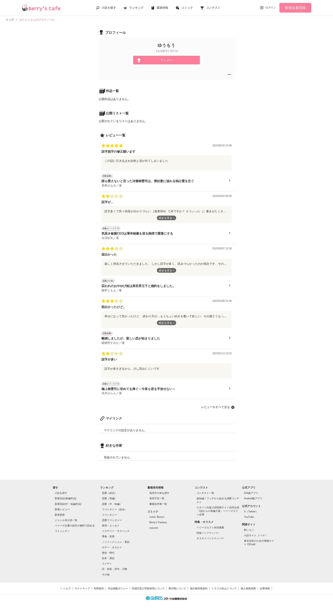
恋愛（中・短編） (112, 504)
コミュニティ (62, 531)
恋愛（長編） (109, 498)
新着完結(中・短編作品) (68, 504)
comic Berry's (157, 516)
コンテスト (213, 7)
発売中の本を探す (159, 493)
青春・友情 (108, 536)
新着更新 (60, 514)
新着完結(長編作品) (65, 498)
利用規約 (99, 588)
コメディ (107, 563)
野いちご (249, 530)
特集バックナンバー (208, 532)
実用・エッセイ (110, 525)
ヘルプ (67, 588)
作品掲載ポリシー (118, 588)
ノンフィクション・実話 (116, 542)
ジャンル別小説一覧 (66, 520)
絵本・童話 (108, 558)
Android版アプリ (253, 498)
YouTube (249, 516)
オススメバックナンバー (210, 538)
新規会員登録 (295, 8)
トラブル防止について (224, 588)
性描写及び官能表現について (148, 588)
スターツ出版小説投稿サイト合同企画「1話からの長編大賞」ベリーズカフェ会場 (218, 511)
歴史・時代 (108, 552)
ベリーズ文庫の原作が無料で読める (75, 525)
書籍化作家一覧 (158, 504)
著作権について (177, 588)
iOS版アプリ (251, 493)
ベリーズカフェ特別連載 (210, 527)
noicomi (153, 527)
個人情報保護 (248, 588)
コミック (187, 7)
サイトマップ (82, 588)
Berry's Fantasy (158, 522)
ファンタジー (109, 514)
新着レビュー (62, 509)
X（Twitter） (251, 511)
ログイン (270, 7)
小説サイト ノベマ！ (255, 535)
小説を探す (109, 7)
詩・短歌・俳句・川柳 (114, 569)
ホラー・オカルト (112, 547)
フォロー (166, 60)
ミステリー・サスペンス (116, 531)
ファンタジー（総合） (114, 509)
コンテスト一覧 (205, 493)
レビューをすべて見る (215, 407)
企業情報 (265, 588)
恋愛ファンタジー (112, 520)
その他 (105, 574)
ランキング (136, 7)
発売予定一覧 (156, 498)
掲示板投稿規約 (199, 588)
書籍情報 (162, 7)
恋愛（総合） (109, 493)
